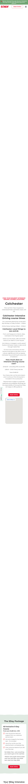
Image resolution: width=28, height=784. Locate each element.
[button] (26, 6)
